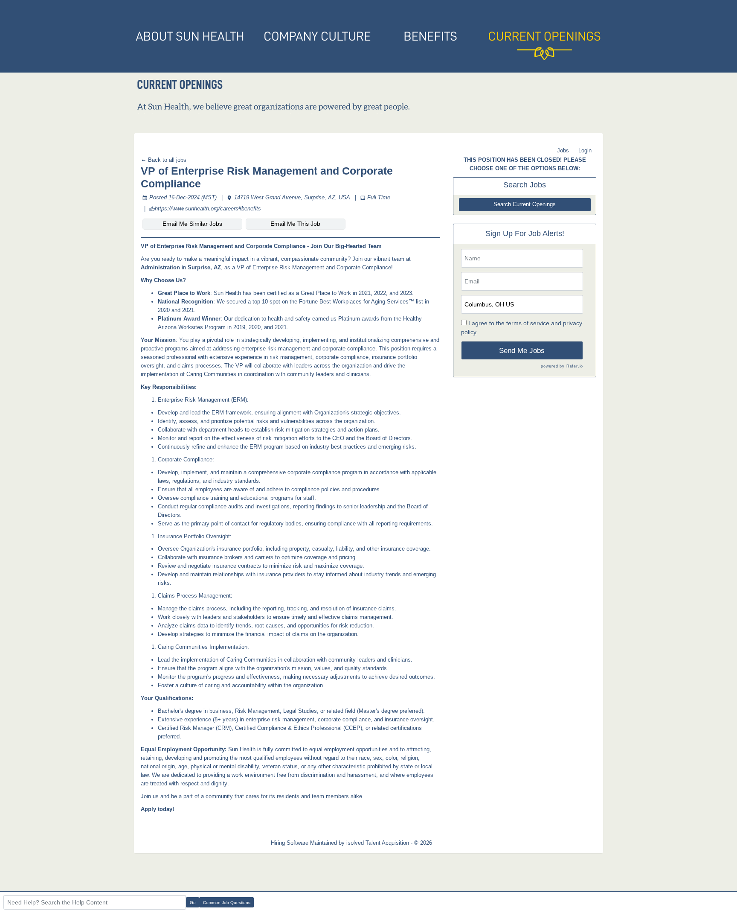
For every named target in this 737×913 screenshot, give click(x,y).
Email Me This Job (295, 223)
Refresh (457, 843)
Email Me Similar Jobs (192, 223)
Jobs (563, 150)
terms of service (527, 323)
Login (585, 150)
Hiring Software (289, 843)
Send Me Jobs (522, 351)
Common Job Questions (226, 902)
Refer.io (574, 366)
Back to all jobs (166, 160)
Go (193, 902)
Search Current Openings (524, 204)
